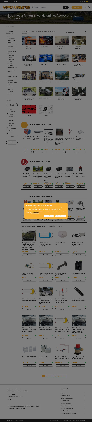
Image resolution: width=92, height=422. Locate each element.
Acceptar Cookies (49, 215)
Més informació (35, 212)
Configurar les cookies (60, 215)
